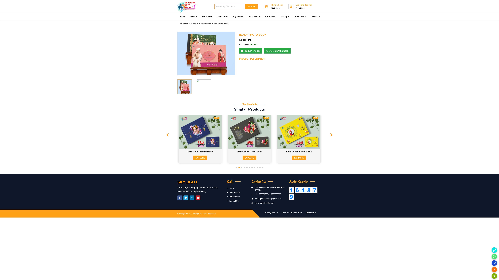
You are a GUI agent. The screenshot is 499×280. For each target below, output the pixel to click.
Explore (200, 157)
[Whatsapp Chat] (494, 256)
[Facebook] (179, 197)
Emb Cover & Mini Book (200, 151)
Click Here (275, 8)
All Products (207, 17)
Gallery (284, 17)
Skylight (196, 213)
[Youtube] (198, 197)
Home (182, 17)
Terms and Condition (292, 213)
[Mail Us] (494, 263)
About (192, 17)
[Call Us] (494, 250)
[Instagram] (192, 197)
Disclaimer (311, 213)
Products (194, 23)
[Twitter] (185, 197)
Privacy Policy (271, 213)
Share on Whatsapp (278, 51)
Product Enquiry (251, 51)
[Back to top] (494, 276)
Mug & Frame (238, 17)
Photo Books (222, 17)
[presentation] (167, 134)
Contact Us (315, 17)
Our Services (270, 17)
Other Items (253, 17)
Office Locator (300, 17)
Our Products (234, 192)
